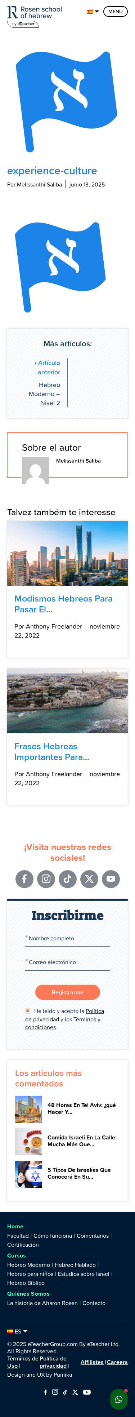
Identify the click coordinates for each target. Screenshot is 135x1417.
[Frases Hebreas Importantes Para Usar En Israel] (67, 701)
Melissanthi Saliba (78, 460)
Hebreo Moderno (28, 1265)
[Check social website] (45, 1392)
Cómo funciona (52, 1236)
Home (15, 1226)
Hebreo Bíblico (26, 1283)
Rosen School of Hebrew (36, 15)
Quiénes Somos (28, 1294)
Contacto (93, 1303)
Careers (117, 1362)
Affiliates (92, 1362)
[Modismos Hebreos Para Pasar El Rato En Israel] (67, 553)
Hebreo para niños (30, 1274)
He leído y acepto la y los (64, 1019)
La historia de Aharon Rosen (42, 1303)
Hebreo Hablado (75, 1265)
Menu (115, 11)
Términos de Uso (23, 1361)
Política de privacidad (53, 1361)
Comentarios (93, 1236)
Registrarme (68, 992)
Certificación (23, 1245)
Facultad (18, 1236)
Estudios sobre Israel (83, 1274)
